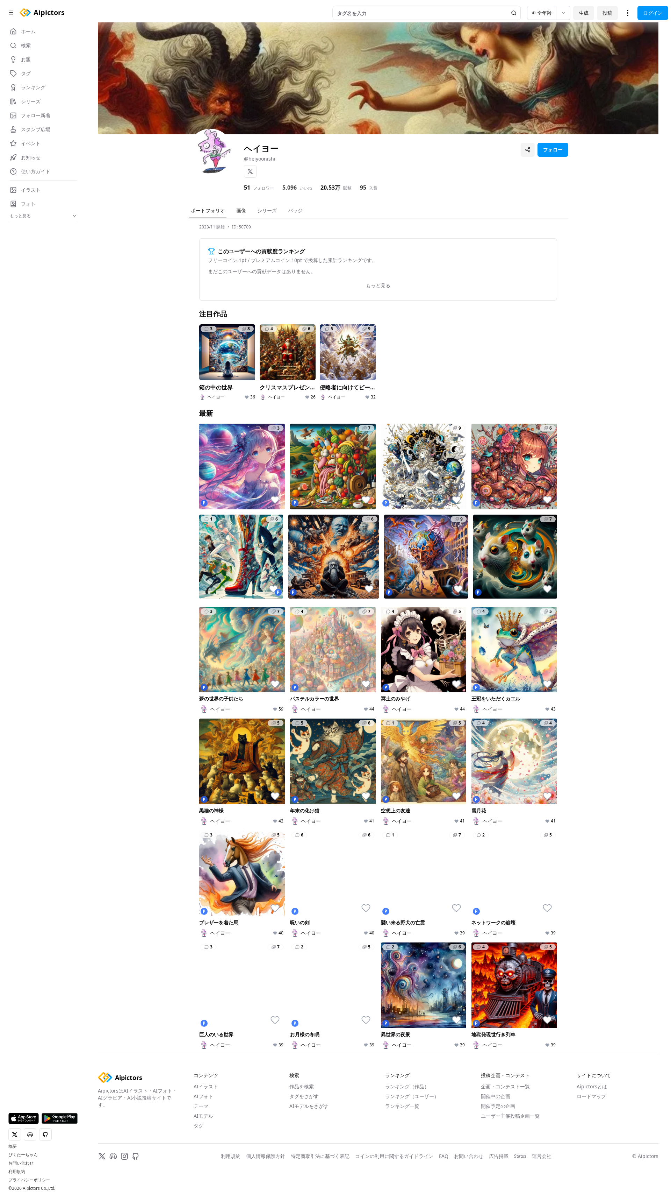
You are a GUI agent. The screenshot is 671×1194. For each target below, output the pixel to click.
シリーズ (267, 210)
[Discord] (113, 1156)
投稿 (607, 12)
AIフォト (203, 1096)
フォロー (553, 149)
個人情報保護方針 (265, 1156)
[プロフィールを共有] (528, 150)
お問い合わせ (21, 1163)
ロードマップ (591, 1096)
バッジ (295, 210)
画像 (241, 210)
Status (520, 1156)
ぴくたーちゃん (23, 1155)
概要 (12, 1146)
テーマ (201, 1106)
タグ (198, 1125)
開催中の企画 (495, 1096)
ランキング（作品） (407, 1086)
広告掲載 (498, 1156)
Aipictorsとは (592, 1086)
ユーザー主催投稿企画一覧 (510, 1115)
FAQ (443, 1156)
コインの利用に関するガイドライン (394, 1156)
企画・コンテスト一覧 (505, 1086)
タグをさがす (304, 1096)
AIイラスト (206, 1086)
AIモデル (203, 1115)
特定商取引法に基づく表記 (320, 1156)
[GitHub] (135, 1156)
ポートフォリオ (208, 210)
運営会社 (541, 1156)
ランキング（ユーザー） (412, 1096)
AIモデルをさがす (309, 1106)
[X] (250, 171)
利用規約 (16, 1171)
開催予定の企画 (498, 1106)
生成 (584, 12)
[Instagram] (124, 1156)
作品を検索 (301, 1086)
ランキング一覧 (402, 1106)
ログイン (653, 12)
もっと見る (378, 285)
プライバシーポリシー (29, 1180)
